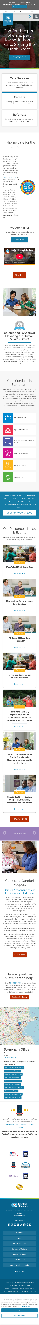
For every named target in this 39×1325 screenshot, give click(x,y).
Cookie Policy (13, 1285)
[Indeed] (27, 1224)
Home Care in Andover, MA (12, 1084)
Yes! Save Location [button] (18, 6)
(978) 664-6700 (15, 983)
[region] (19, 1309)
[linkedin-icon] (15, 1224)
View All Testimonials (19, 834)
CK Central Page (24, 1291)
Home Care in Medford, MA (13, 1097)
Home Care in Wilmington (12, 1071)
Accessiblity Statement (11, 1288)
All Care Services (19, 1244)
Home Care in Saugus (11, 1091)
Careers (19, 1233)
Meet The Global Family (19, 1265)
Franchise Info (19, 1260)
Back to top (20, 1271)
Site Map (33, 1291)
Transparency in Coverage (10, 1291)
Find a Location (19, 1254)
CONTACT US (19, 57)
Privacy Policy (9, 1282)
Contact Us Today (19, 997)
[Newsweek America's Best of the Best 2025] (13, 1168)
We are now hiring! (9, 177)
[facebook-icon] (9, 1224)
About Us (19, 275)
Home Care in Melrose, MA (12, 1077)
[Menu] (36, 17)
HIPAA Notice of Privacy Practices (24, 1282)
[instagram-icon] (12, 1224)
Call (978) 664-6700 (11, 1057)
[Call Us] (30, 17)
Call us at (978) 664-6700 (19, 513)
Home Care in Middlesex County (14, 1067)
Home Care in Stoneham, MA (13, 1094)
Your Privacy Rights (24, 1285)
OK (19, 1310)
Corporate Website (19, 1249)
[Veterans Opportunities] (13, 1157)
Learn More (19, 240)
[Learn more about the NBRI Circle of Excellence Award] (19, 1190)
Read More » (19, 573)
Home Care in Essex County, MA (14, 1087)
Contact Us (19, 1238)
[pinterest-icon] (18, 1224)
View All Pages (19, 819)
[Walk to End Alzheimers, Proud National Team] (13, 1177)
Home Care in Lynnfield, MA (13, 1081)
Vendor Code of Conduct (27, 1288)
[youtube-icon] (24, 1224)
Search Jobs (19, 955)
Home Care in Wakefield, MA (13, 1074)
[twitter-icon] (21, 1224)
